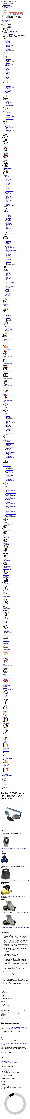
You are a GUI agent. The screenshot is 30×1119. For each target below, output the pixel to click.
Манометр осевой (9, 331)
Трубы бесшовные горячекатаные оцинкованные (10, 456)
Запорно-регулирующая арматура (7, 168)
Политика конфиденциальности (11, 1072)
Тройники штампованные (10, 104)
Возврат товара (4, 1049)
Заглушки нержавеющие (9, 127)
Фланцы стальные (8, 42)
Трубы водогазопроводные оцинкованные (11, 447)
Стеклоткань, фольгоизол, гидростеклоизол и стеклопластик (7, 632)
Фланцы (5, 40)
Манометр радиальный (9, 328)
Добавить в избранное (8, 998)
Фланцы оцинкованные (10, 47)
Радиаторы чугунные (6, 773)
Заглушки (5, 125)
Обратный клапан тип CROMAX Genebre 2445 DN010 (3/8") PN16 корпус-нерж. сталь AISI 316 (14, 849)
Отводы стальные (8, 58)
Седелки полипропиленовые (11, 505)
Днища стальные (8, 113)
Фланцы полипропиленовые (11, 503)
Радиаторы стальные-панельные (6, 765)
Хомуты (5, 729)
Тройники (6, 99)
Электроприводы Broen (7, 393)
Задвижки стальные (8, 218)
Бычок (22, 1027)
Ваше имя (3, 1081)
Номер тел (4, 1083)
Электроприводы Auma (7, 349)
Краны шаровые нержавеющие (9, 190)
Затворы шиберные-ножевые (9, 273)
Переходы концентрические (10, 86)
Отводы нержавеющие (9, 63)
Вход (4, 10)
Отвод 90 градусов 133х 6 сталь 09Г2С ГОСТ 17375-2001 (15, 912)
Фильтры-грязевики (6, 313)
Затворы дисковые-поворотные (9, 277)
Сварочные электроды (6, 741)
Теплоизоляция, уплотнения (7, 584)
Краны (5, 175)
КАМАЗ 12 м (21, 1028)
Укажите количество (6, 1010)
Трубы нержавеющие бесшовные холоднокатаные (10, 473)
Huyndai (7, 1028)
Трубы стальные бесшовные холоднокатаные (10, 425)
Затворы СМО (8, 288)
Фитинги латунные (5, 160)
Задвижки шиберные (9, 224)
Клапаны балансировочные (10, 247)
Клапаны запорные (8, 244)
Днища (5, 111)
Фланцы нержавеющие (9, 44)
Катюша (18, 1027)
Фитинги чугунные (5, 152)
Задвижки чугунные (8, 213)
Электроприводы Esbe (7, 379)
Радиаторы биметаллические (7, 757)
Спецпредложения (8, 3)
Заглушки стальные (8, 132)
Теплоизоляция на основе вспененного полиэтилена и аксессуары (7, 594)
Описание (6, 932)
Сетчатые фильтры (8, 316)
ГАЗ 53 (9, 1027)
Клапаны (5, 239)
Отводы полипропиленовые (11, 492)
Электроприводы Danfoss (7, 364)
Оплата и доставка (8, 6)
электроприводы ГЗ (7, 371)
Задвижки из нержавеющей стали (9, 227)
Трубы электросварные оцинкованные (10, 443)
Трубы (5, 407)
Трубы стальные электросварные (10, 417)
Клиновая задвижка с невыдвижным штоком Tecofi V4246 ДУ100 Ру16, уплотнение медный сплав (13, 865)
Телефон (3, 1013)
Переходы (5, 84)
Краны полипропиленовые (11, 508)
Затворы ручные (8, 293)
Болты (5, 705)
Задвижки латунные (8, 216)
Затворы (5, 270)
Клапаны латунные (8, 252)
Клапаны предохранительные (11, 249)
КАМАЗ (3, 1028)
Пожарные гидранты (6, 306)
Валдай (6, 1027)
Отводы (5, 56)
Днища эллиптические (10, 115)
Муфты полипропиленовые (11, 489)
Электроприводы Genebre (7, 357)
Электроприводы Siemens (7, 386)
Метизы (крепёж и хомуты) (5, 697)
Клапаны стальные (8, 257)
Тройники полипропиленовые (11, 495)
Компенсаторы (7, 530)
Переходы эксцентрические (10, 89)
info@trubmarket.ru (5, 20)
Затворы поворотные (9, 291)
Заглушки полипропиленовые (11, 510)
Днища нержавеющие (9, 118)
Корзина (3, 19)
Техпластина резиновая (6, 650)
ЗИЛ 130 (14, 1027)
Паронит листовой (5, 657)
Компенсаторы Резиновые (7, 544)
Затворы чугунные (8, 296)
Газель (2, 1027)
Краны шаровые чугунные (8, 186)
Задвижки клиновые (8, 221)
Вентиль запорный (5, 303)
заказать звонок (4, 22)
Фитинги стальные (5, 145)
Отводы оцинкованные (10, 61)
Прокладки (6, 723)
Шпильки (5, 735)
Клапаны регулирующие (10, 260)
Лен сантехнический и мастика (7, 666)
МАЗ (25, 1027)
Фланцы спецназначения (10, 49)
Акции (5, 778)
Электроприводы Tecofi (7, 400)
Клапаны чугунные (8, 255)
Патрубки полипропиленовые (11, 513)
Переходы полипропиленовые (11, 497)
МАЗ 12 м (14, 1028)
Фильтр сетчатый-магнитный (9, 319)
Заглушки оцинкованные (10, 129)
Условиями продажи (4, 1019)
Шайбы (5, 717)
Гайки (5, 711)
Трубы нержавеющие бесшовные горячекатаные (10, 478)
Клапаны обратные (8, 241)
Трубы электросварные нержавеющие (10, 469)
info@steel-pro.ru (5, 1061)
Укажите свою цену (5, 1012)
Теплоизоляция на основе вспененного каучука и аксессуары (7, 608)
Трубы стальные (5, 414)
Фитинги (5, 138)
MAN (10, 1028)
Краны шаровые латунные (8, 178)
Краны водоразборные (10, 205)
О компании (6, 5)
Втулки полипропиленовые (11, 500)
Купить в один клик (12, 996)
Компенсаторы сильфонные (7, 536)
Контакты (5, 9)
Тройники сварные (8, 102)
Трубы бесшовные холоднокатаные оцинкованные (10, 451)
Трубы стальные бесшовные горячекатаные (10, 431)
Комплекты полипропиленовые (11, 516)
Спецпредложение (8, 775)
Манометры (6, 326)
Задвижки (5, 211)
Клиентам (5, 7)
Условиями (21, 1018)
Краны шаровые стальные (8, 182)
